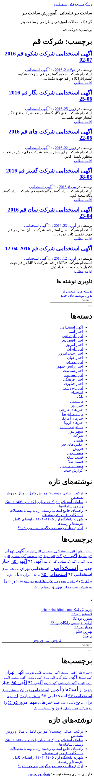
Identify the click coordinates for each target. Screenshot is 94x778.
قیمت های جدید (71, 466)
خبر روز (77, 405)
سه (90, 587)
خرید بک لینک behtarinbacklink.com (66, 610)
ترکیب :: (71, 581)
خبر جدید (76, 401)
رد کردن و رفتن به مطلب (73, 4)
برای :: (86, 581)
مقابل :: (67, 587)
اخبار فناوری (73, 384)
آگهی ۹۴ (35, 561)
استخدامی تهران (34, 568)
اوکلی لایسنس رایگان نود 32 (71, 623)
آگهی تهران (14, 550)
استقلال (35, 575)
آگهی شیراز (49, 556)
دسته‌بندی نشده (71, 427)
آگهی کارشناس (67, 561)
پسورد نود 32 (82, 618)
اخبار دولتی (74, 362)
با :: (16, 574)
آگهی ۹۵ (19, 561)
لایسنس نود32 (81, 614)
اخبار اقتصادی (72, 340)
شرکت (78, 436)
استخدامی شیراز (10, 569)
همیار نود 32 (83, 627)
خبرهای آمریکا (72, 418)
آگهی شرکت (66, 555)
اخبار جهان (75, 358)
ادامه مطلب (83, 83)
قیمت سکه (74, 457)
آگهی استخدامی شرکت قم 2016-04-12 (48, 248)
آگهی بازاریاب (33, 551)
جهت (57, 581)
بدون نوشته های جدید (76, 296)
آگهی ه (81, 561)
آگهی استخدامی (36, 70)
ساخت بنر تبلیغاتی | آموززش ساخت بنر (57, 12)
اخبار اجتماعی (72, 336)
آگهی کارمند (50, 561)
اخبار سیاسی (73, 375)
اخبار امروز (74, 345)
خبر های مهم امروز (36, 580)
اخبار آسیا (76, 332)
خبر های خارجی (71, 410)
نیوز (58, 586)
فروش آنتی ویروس (47, 640)
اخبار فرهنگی (73, 379)
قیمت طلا (75, 462)
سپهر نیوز (76, 431)
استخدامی (64, 567)
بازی (10, 575)
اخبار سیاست (73, 371)
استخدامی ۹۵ (54, 574)
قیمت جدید (75, 453)
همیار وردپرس (39, 774)
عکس (78, 440)
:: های (81, 551)
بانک (80, 397)
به (78, 580)
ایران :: (25, 575)
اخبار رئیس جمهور (69, 366)
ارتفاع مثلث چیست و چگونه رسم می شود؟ (50, 528)
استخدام (77, 392)
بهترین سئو (84, 631)
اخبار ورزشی (73, 388)
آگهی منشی (18, 556)
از (81, 568)
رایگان (87, 636)
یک (35, 587)
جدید (63, 581)
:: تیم (89, 551)
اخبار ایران (75, 349)
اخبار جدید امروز (70, 353)
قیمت (75, 587)
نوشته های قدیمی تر (77, 291)
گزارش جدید (73, 470)
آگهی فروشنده (34, 556)
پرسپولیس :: (44, 587)
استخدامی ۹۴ (80, 574)
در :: (13, 580)
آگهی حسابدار (85, 556)
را (5, 581)
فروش (78, 449)
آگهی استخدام (67, 551)
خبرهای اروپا (73, 423)
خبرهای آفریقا (72, 414)
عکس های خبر (72, 444)
